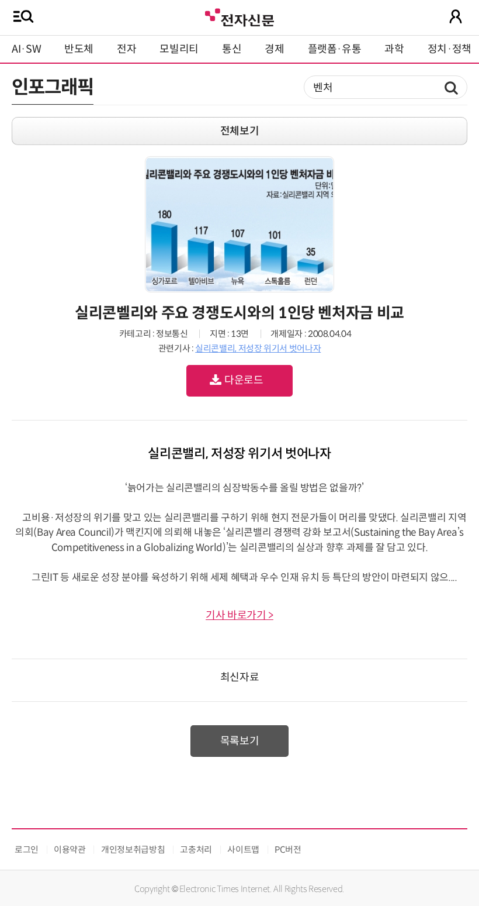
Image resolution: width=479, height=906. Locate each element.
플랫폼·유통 (335, 49)
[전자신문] (239, 16)
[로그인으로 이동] (455, 16)
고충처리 (196, 849)
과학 (394, 49)
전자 (126, 49)
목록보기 (239, 741)
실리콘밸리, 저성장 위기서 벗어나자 (258, 348)
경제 (274, 49)
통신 (231, 49)
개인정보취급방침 (133, 849)
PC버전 (288, 849)
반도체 (78, 49)
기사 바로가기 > (239, 615)
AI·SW (26, 49)
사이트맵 (243, 849)
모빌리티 (179, 49)
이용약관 (70, 849)
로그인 (27, 849)
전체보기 (239, 131)
